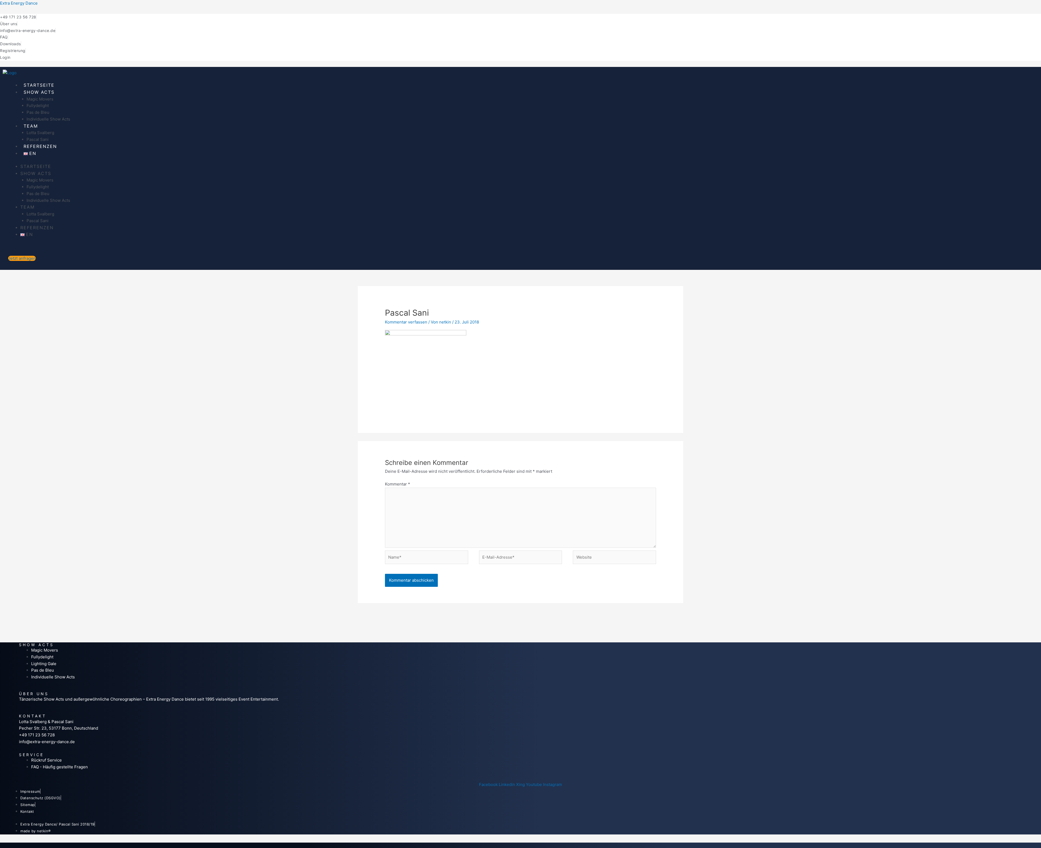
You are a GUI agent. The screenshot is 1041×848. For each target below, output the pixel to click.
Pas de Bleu (38, 112)
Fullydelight (38, 105)
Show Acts (39, 92)
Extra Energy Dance (19, 3)
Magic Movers (40, 99)
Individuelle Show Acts (48, 119)
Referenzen (40, 146)
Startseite (39, 85)
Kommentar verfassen (406, 322)
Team (31, 126)
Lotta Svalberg (40, 132)
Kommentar (397, 484)
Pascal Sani (38, 139)
